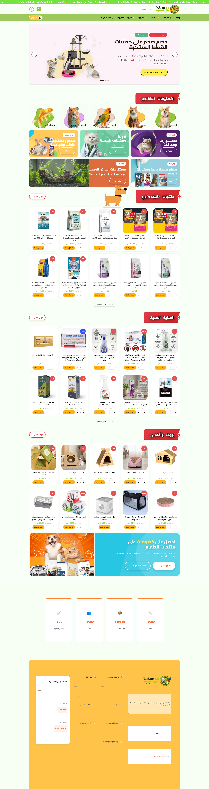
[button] (160, 248)
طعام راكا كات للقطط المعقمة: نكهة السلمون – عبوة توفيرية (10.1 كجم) (43, 285)
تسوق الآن (170, 150)
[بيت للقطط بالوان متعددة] (135, 457)
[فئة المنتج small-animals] (74, 116)
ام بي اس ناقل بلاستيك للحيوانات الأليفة (74, 518)
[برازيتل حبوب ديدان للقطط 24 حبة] (43, 340)
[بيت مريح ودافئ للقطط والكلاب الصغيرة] (43, 457)
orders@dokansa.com (159, 757)
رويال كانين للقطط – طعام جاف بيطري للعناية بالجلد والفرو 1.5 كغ (104, 236)
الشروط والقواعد (86, 723)
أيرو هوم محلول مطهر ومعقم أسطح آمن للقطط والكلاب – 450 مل (104, 357)
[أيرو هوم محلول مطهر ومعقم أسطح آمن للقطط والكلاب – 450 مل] (104, 340)
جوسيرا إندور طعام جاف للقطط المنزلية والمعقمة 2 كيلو (165, 236)
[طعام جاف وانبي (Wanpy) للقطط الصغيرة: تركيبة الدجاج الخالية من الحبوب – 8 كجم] (73, 267)
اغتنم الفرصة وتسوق (155, 72)
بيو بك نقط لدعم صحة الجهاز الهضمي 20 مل (43, 403)
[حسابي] (31, 9)
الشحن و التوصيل (86, 704)
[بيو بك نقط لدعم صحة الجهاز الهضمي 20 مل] (43, 387)
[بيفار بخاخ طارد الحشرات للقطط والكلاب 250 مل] (104, 387)
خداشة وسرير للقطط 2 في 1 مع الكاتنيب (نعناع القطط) (165, 518)
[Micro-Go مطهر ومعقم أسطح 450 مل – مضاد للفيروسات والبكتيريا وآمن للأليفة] (165, 340)
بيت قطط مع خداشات (165, 472)
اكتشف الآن (119, 150)
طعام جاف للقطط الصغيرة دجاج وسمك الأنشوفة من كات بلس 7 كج (135, 285)
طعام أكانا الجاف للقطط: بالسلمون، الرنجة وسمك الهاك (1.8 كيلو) (74, 238)
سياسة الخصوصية (112, 723)
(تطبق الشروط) (24, 2)
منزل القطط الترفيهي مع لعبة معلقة (104, 518)
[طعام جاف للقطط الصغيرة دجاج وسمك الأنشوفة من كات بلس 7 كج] (135, 267)
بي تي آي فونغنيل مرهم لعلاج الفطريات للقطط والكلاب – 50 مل (135, 403)
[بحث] (39, 9)
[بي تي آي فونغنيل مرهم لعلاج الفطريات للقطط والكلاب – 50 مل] (135, 387)
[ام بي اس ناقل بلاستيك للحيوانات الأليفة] (73, 502)
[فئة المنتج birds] (104, 116)
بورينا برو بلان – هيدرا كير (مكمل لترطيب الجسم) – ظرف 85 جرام (165, 403)
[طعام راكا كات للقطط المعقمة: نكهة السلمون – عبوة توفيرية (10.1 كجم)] (43, 267)
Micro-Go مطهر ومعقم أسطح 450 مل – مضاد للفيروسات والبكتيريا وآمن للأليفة (165, 357)
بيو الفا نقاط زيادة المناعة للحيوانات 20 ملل (74, 403)
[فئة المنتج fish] (43, 116)
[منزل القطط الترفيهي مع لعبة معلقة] (104, 502)
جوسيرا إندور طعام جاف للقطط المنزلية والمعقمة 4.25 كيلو (135, 236)
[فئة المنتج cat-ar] (135, 116)
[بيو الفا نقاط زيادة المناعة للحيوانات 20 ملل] (73, 387)
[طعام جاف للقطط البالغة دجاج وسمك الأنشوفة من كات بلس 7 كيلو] (165, 267)
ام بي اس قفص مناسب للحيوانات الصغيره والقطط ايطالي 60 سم (43, 518)
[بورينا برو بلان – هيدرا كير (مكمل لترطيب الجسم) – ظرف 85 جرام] (165, 387)
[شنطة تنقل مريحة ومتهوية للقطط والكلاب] (135, 502)
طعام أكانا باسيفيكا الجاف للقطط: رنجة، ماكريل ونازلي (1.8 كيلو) (43, 236)
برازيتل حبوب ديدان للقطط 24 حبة (43, 355)
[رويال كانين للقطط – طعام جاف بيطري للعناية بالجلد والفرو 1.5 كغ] (104, 220)
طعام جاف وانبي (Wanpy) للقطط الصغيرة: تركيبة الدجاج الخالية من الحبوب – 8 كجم (74, 285)
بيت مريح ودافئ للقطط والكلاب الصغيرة (43, 473)
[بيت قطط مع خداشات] (165, 457)
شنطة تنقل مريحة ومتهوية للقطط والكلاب (135, 518)
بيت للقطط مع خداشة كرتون (104, 472)
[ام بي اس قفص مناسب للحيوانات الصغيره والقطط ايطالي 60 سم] (43, 502)
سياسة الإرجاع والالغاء (111, 741)
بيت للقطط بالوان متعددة (135, 472)
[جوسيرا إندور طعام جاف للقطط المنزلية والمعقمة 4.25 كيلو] (135, 220)
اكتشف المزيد (139, 565)
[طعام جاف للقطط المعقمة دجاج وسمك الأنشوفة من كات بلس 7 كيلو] (104, 267)
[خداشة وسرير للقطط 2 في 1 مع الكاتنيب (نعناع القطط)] (165, 502)
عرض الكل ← (37, 196)
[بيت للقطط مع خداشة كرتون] (104, 457)
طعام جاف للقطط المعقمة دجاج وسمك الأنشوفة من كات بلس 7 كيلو (104, 285)
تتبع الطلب (115, 704)
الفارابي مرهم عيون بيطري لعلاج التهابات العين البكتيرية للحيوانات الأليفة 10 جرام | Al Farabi (74, 357)
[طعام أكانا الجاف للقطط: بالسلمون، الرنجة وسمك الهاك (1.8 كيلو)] (73, 220)
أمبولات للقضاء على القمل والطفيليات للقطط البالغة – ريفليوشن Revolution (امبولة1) (135, 357)
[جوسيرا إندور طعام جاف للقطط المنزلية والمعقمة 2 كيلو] (165, 220)
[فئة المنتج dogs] (165, 116)
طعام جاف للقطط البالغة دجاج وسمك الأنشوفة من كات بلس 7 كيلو (165, 285)
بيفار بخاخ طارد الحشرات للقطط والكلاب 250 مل (104, 403)
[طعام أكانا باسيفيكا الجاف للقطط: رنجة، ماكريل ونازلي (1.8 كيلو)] (43, 220)
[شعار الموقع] (167, 9)
